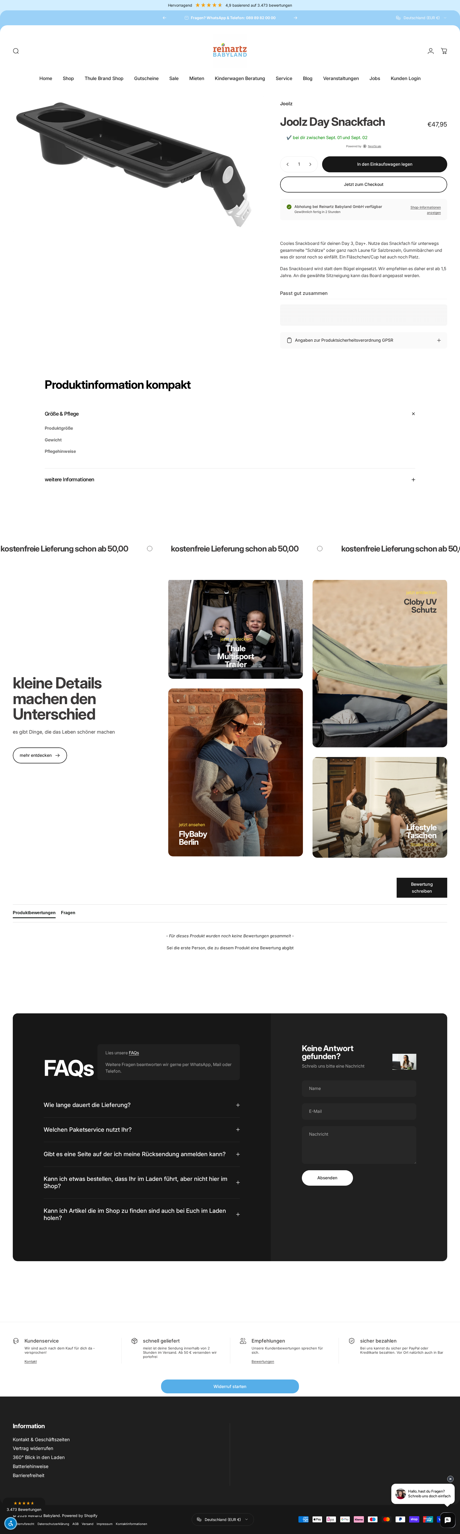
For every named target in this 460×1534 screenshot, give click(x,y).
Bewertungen (263, 1361)
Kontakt (30, 1361)
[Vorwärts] (295, 17)
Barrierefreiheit (28, 1475)
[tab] (34, 914)
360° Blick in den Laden (39, 1457)
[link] (40, 755)
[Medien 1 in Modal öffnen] (138, 163)
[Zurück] (164, 17)
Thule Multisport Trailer (235, 656)
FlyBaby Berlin (193, 838)
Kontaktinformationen (131, 1524)
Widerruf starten (230, 1386)
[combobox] (421, 17)
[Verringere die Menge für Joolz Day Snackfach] (286, 164)
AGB (75, 1524)
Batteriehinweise (30, 1466)
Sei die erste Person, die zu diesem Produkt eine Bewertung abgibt (230, 947)
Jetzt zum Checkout (363, 184)
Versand (87, 1524)
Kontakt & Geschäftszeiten (41, 1439)
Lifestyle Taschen (421, 831)
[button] (230, 947)
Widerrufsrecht (23, 1524)
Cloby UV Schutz (420, 606)
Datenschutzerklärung (53, 1524)
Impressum (105, 1524)
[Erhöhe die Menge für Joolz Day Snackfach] (311, 164)
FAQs (134, 1052)
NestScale (374, 146)
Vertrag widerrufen (33, 1448)
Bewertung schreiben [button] (422, 887)
